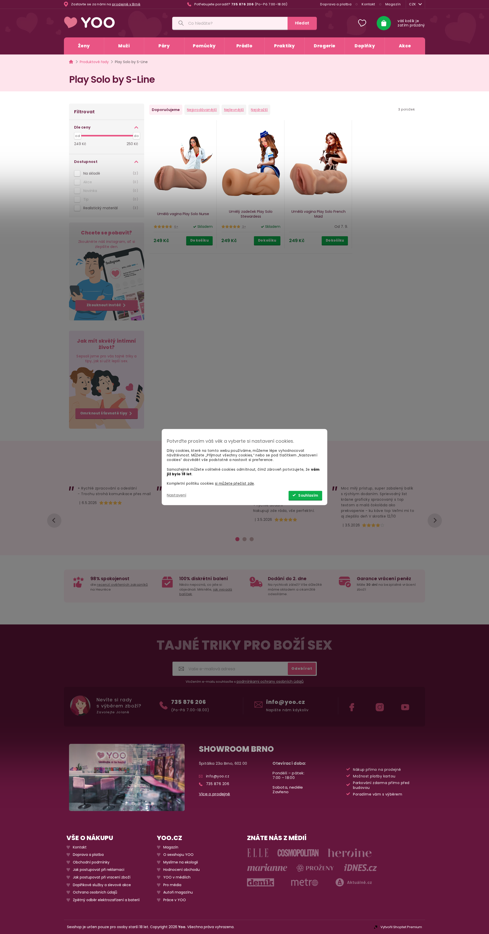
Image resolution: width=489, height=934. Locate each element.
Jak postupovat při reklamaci (98, 869)
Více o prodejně (214, 793)
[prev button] (54, 520)
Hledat (302, 23)
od (77, 135)
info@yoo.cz (285, 702)
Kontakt (368, 4)
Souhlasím (308, 495)
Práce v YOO (174, 900)
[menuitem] (84, 45)
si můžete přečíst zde (234, 483)
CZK (412, 4)
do (136, 135)
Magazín (393, 4)
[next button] (435, 520)
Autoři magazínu (178, 892)
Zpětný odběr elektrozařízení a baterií (106, 900)
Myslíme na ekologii (180, 862)
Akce (110, 182)
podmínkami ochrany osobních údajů (270, 681)
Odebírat (301, 668)
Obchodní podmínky (91, 862)
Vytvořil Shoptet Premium (401, 927)
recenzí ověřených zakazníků (122, 584)
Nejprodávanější (202, 109)
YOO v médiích (177, 877)
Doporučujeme (166, 109)
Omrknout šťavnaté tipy (104, 413)
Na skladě (110, 173)
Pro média (172, 884)
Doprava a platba (335, 4)
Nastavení (176, 495)
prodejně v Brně (126, 4)
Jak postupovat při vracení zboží (101, 877)
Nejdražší (259, 109)
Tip (110, 199)
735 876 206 (188, 702)
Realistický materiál (110, 208)
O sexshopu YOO (178, 854)
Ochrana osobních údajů (95, 892)
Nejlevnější (234, 109)
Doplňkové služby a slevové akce (102, 884)
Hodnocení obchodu (181, 869)
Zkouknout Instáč (104, 305)
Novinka (110, 190)
